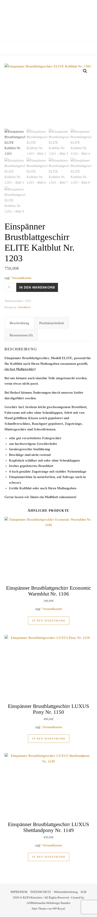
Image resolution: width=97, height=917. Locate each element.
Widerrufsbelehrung (66, 892)
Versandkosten (21, 278)
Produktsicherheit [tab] (51, 323)
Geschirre (24, 307)
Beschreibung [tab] (19, 323)
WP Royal (59, 908)
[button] (85, 71)
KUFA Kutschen (48, 19)
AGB (83, 892)
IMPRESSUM (19, 892)
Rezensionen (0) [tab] (21, 335)
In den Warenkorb (37, 287)
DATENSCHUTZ (40, 892)
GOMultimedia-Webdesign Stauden (48, 903)
